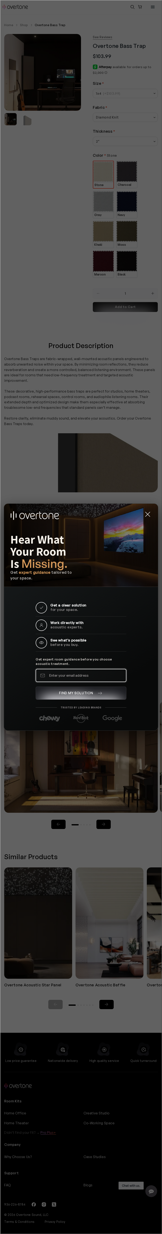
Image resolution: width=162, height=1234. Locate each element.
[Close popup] (148, 514)
